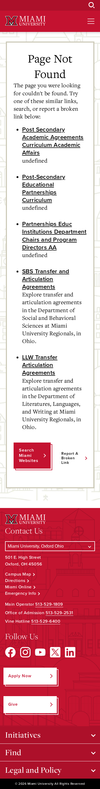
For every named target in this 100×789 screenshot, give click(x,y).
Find (13, 752)
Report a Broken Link (69, 458)
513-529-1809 (49, 604)
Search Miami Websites (28, 455)
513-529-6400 (45, 621)
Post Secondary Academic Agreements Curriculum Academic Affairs (53, 141)
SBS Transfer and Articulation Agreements (45, 279)
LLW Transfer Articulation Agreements (40, 365)
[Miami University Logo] (25, 21)
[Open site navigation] (91, 21)
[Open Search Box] (92, 5)
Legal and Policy (33, 770)
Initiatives (23, 734)
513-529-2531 (59, 612)
